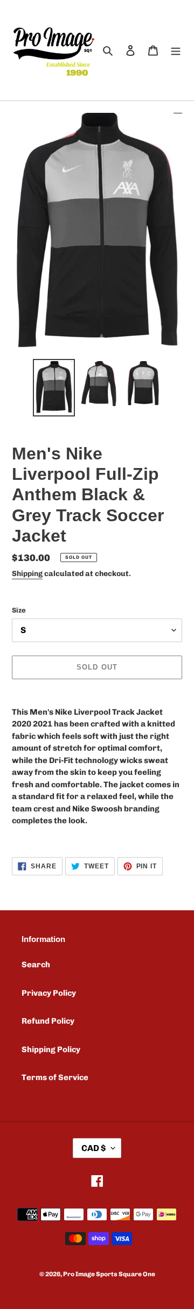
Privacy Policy (49, 993)
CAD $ (93, 1148)
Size (19, 610)
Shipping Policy (51, 1049)
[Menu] (175, 50)
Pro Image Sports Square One (109, 1274)
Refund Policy (48, 1021)
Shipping (27, 573)
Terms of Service (55, 1077)
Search (36, 964)
